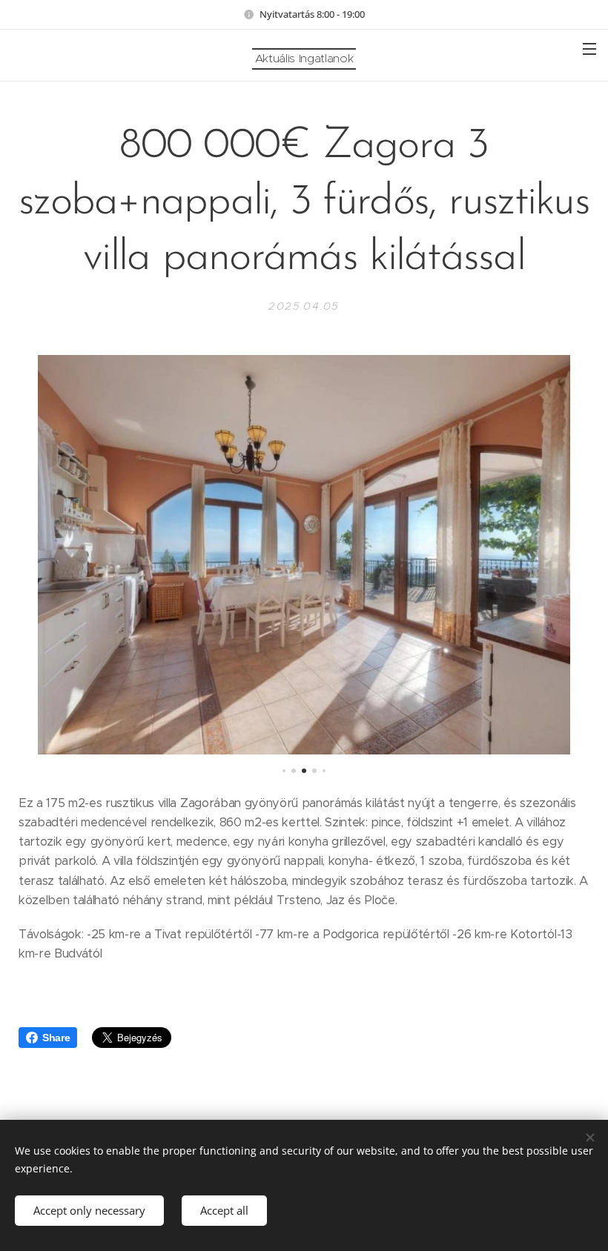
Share (56, 1037)
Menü (589, 48)
